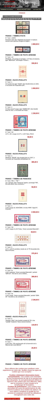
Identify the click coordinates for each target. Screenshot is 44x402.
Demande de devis (7, 9)
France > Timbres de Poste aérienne (20, 55)
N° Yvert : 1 (8, 82)
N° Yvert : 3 (8, 156)
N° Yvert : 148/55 (10, 38)
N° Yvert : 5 (8, 247)
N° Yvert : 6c (9, 270)
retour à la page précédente (12, 16)
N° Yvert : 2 (8, 107)
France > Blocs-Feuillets (16, 80)
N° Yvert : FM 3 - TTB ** (12, 181)
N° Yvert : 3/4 (9, 132)
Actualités (37, 9)
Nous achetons (24, 9)
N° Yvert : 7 (8, 342)
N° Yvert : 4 (8, 206)
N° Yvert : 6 (8, 319)
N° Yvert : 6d (9, 293)
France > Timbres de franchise (18, 179)
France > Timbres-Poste (15, 36)
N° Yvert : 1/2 (9, 57)
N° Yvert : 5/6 (9, 227)
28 (31, 20)
